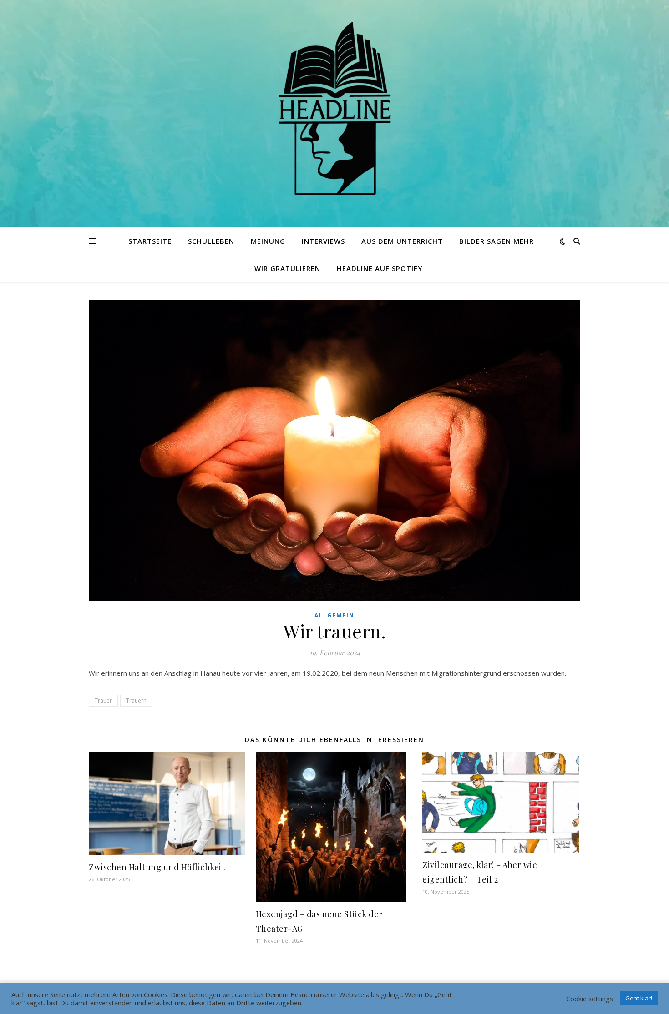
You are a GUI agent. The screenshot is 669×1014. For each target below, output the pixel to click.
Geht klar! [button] (638, 998)
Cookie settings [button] (589, 998)
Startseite (150, 241)
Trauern (136, 700)
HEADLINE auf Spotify (379, 268)
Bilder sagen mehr (496, 241)
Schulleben (211, 241)
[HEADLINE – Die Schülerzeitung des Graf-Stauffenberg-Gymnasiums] (334, 108)
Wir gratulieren (287, 268)
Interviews (323, 241)
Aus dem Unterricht (402, 241)
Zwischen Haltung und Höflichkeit (157, 867)
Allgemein (334, 615)
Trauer (103, 700)
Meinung (268, 241)
